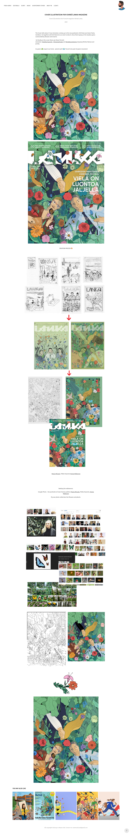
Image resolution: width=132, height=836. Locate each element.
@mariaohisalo (58, 42)
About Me (49, 5)
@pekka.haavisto (47, 42)
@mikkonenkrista (71, 42)
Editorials (16, 5)
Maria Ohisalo (56, 474)
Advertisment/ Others (38, 5)
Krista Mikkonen (75, 474)
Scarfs (23, 5)
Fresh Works (7, 5)
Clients (56, 5)
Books (28, 5)
